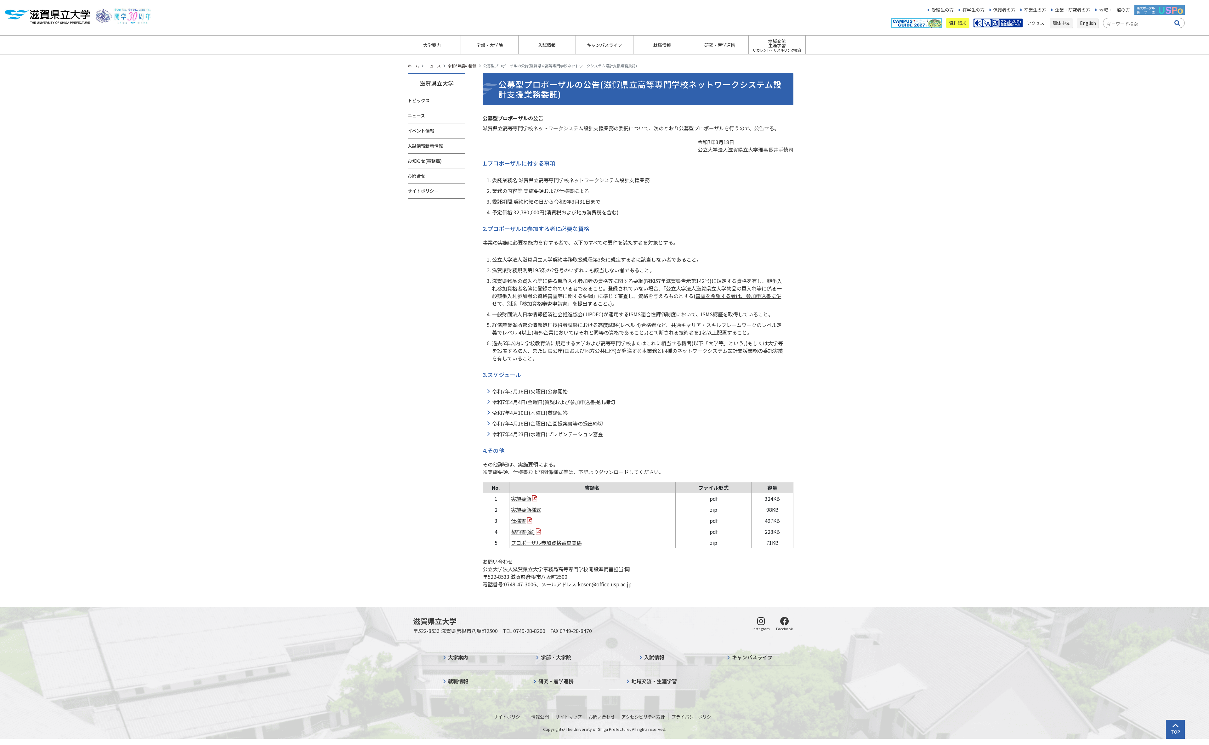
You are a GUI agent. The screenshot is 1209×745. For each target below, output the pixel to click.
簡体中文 (1061, 23)
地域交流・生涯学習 (654, 681)
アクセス (1036, 23)
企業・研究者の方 (1072, 10)
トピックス (419, 100)
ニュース (433, 65)
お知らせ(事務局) (425, 161)
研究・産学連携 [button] (719, 45)
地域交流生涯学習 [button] (777, 45)
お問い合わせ (601, 717)
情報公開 (540, 717)
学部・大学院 (556, 657)
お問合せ (416, 175)
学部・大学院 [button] (489, 45)
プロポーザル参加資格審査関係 (546, 542)
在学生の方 (973, 10)
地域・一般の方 (1114, 10)
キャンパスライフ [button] (604, 45)
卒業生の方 (1035, 10)
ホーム (413, 65)
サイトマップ (568, 717)
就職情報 (458, 681)
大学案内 (458, 657)
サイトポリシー (423, 191)
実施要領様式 (526, 509)
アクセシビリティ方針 (643, 717)
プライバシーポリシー (694, 717)
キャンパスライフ (752, 657)
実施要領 (521, 498)
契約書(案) (523, 531)
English (1088, 23)
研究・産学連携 (556, 681)
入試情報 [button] (547, 45)
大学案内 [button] (432, 45)
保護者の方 (1004, 10)
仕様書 (518, 520)
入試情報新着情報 (425, 146)
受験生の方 (943, 10)
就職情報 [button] (662, 45)
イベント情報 (421, 130)
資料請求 (958, 23)
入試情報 (654, 657)
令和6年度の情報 (462, 65)
